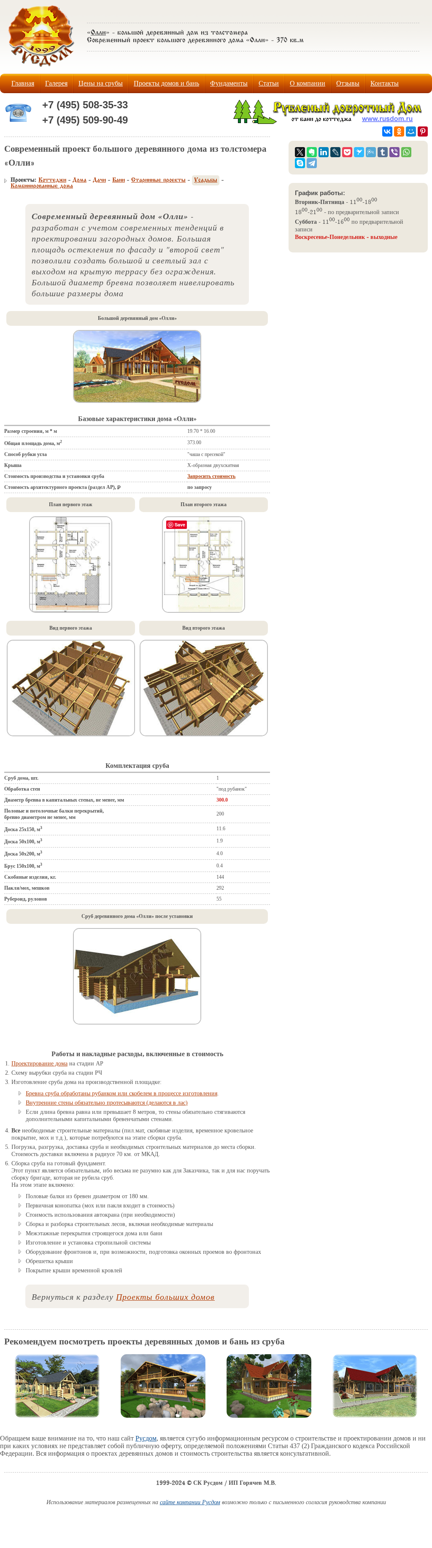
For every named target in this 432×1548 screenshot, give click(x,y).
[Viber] (394, 152)
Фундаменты (229, 83)
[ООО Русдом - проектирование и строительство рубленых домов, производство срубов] (329, 122)
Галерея (56, 83)
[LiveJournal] (335, 152)
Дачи (99, 180)
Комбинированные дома (42, 186)
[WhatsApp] (406, 152)
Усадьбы (205, 180)
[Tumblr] (383, 152)
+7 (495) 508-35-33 (85, 104)
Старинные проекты (158, 180)
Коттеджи (52, 180)
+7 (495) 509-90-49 (85, 120)
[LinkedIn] (324, 152)
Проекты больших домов (165, 1296)
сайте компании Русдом (190, 1503)
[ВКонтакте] (387, 131)
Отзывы (347, 83)
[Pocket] (347, 152)
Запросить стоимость (211, 476)
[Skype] (300, 163)
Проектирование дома (39, 1063)
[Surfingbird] (359, 152)
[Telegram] (312, 163)
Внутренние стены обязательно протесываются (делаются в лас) (107, 1103)
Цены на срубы (100, 83)
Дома (79, 180)
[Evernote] (312, 152)
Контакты (384, 83)
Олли (98, 33)
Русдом (146, 1438)
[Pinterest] (423, 131)
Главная (22, 83)
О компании (307, 83)
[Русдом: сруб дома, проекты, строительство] (41, 68)
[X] (300, 152)
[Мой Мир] (411, 131)
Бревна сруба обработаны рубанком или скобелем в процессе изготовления (121, 1093)
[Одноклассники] (399, 131)
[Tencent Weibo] (371, 152)
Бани (118, 180)
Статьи (269, 83)
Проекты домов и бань (166, 83)
